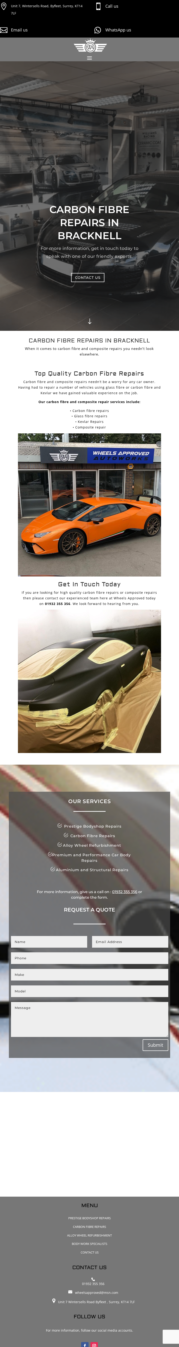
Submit (155, 1045)
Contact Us (90, 1252)
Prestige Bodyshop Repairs (89, 1218)
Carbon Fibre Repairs (89, 1227)
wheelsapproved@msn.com (96, 1292)
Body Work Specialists (89, 1244)
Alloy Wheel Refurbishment (89, 1235)
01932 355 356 (124, 892)
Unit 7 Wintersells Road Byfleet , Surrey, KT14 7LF (95, 1302)
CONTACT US (87, 277)
